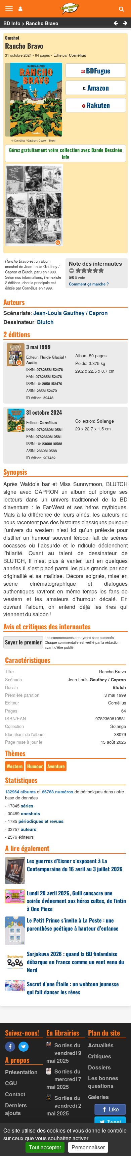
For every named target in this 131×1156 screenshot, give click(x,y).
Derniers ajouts (16, 1109)
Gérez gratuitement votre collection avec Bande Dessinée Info (65, 153)
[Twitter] (25, 1046)
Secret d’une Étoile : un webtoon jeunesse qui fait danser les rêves (73, 988)
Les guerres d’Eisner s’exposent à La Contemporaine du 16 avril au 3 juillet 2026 (75, 865)
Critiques (99, 1056)
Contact (15, 1094)
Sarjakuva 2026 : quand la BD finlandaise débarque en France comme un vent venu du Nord (75, 962)
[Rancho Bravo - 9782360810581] (16, 429)
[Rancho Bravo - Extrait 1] (35, 206)
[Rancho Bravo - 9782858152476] (16, 364)
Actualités (101, 1045)
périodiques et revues (40, 821)
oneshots (30, 813)
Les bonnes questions (103, 1082)
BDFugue (98, 70)
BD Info (11, 23)
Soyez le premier (23, 642)
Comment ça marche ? (89, 283)
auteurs (28, 829)
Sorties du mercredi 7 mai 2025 (63, 1079)
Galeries (98, 1097)
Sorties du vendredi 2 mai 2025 (63, 1105)
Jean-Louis (70, 313)
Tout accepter (45, 1147)
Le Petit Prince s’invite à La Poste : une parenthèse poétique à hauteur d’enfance (73, 924)
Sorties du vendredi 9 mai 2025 (63, 1052)
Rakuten (98, 105)
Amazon (98, 88)
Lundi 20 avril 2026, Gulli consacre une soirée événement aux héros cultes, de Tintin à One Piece (76, 901)
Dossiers (99, 1067)
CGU (11, 1083)
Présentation (21, 1072)
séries (27, 806)
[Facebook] (11, 1046)
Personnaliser (88, 1147)
